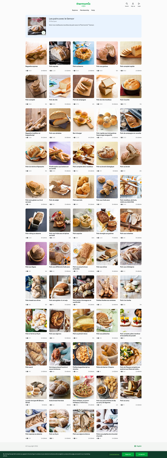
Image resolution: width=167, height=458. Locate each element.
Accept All (141, 454)
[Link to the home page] (83, 4)
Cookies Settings (114, 454)
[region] (83, 454)
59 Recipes (53, 21)
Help (93, 10)
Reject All (128, 454)
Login (139, 6)
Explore (75, 10)
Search (127, 6)
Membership (84, 10)
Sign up (133, 6)
